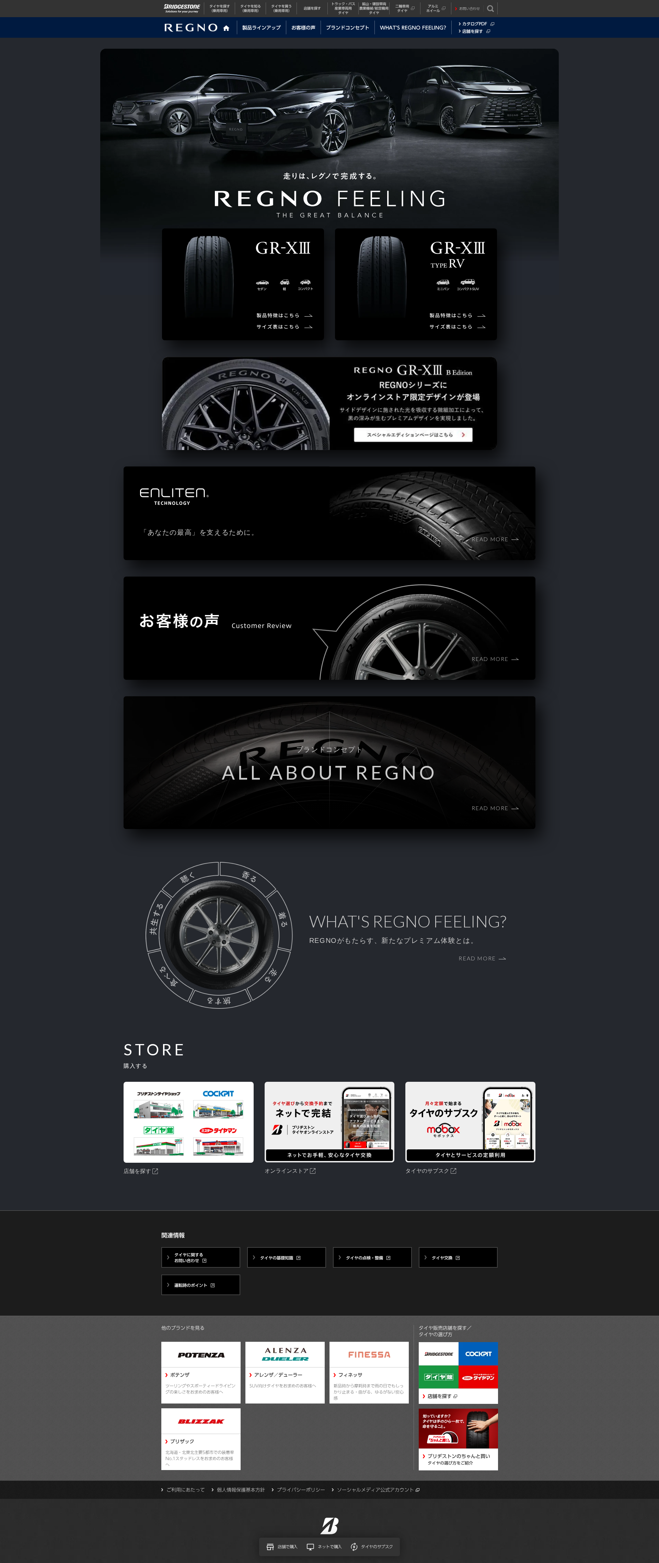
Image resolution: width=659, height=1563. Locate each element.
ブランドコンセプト (347, 27)
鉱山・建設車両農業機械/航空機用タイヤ (374, 8)
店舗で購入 (288, 1546)
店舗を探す (312, 8)
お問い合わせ (469, 8)
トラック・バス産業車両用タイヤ (343, 8)
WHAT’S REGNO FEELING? (413, 27)
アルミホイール (433, 8)
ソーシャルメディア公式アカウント (375, 1490)
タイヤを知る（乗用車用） (250, 8)
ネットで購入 (330, 1546)
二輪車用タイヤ (402, 8)
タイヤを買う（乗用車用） (281, 8)
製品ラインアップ (261, 27)
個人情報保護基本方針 (241, 1490)
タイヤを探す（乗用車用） (219, 8)
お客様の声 (303, 27)
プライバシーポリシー (301, 1490)
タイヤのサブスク (377, 1546)
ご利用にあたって (185, 1490)
